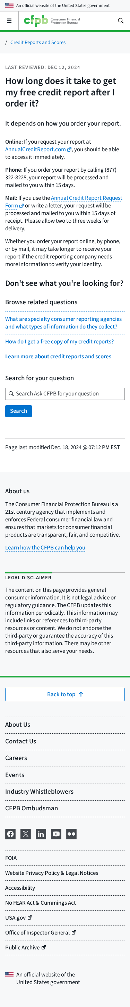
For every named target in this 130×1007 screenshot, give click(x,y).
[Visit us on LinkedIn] (41, 833)
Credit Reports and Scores (38, 42)
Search (18, 411)
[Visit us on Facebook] (10, 833)
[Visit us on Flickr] (71, 833)
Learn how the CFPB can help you (45, 548)
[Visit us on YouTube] (56, 833)
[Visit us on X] (25, 833)
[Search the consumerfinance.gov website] (120, 20)
